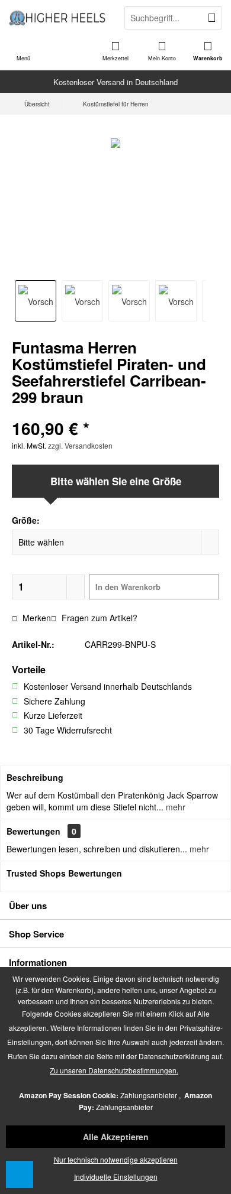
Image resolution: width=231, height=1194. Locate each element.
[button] (19, 1174)
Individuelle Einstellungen (116, 1177)
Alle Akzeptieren (116, 1137)
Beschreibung (35, 777)
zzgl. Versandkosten (80, 445)
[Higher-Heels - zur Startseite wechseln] (58, 18)
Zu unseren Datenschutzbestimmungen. (114, 1070)
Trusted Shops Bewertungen (64, 873)
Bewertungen (33, 831)
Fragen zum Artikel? (98, 618)
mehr (174, 807)
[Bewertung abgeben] (115, 412)
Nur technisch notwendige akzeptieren (116, 1159)
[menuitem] (208, 50)
